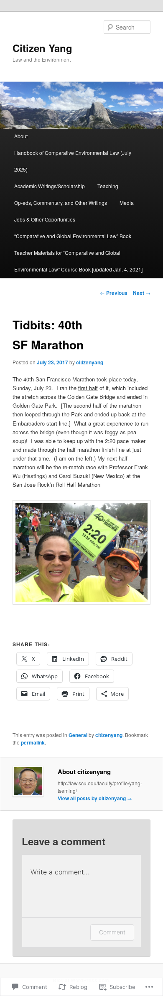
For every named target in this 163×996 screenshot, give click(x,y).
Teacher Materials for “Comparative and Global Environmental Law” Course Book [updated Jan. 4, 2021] (78, 261)
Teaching (107, 185)
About (21, 135)
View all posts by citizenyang (95, 798)
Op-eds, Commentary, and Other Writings (60, 202)
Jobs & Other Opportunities (44, 219)
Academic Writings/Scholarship (49, 185)
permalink (33, 742)
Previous (113, 292)
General (78, 735)
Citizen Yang (42, 48)
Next (141, 292)
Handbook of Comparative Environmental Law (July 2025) (72, 161)
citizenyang (89, 362)
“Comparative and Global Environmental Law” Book (72, 235)
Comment (112, 932)
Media (127, 202)
